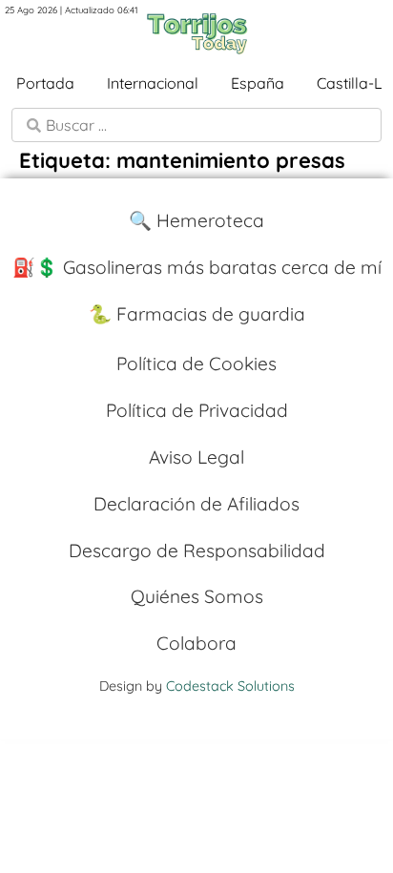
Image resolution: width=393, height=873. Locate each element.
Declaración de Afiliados (196, 503)
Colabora (196, 643)
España (257, 83)
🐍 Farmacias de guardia (197, 313)
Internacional (152, 83)
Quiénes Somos (197, 596)
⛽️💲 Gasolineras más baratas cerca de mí (197, 267)
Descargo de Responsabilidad (197, 550)
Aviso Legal (196, 457)
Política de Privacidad (197, 410)
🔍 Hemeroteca (196, 220)
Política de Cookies (196, 363)
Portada (45, 83)
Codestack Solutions (230, 686)
